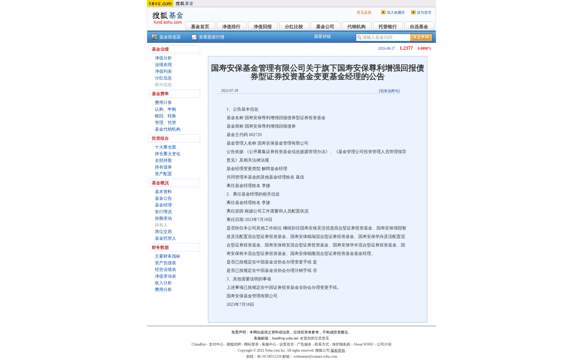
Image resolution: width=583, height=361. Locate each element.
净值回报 (263, 26)
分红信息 (163, 78)
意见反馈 (364, 12)
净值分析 (163, 58)
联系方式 (322, 344)
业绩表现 (163, 64)
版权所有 (338, 350)
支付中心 (216, 344)
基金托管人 (165, 238)
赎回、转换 (165, 116)
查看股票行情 (211, 37)
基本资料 (163, 191)
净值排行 (231, 26)
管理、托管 (165, 122)
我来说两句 (389, 91)
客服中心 (269, 344)
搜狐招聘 (234, 344)
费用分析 (163, 289)
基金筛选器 (170, 37)
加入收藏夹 (396, 12)
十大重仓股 (165, 147)
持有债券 (163, 167)
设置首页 (286, 344)
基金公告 (163, 198)
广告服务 (304, 344)
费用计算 (163, 102)
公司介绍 (384, 344)
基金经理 (163, 205)
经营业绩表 (165, 269)
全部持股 (163, 160)
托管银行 (388, 26)
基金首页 (200, 26)
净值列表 (163, 71)
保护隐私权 (341, 344)
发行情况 (163, 211)
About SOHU (363, 344)
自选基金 (419, 26)
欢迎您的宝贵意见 (314, 338)
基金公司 (325, 26)
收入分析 (163, 283)
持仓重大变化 (167, 154)
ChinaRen (199, 344)
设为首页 (424, 12)
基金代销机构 (167, 129)
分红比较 (294, 26)
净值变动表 (165, 276)
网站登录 (251, 344)
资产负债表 (165, 263)
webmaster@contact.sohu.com (315, 356)
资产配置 (163, 174)
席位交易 (163, 231)
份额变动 (163, 218)
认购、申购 (165, 109)
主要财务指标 (167, 256)
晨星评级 (322, 36)
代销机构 (356, 26)
